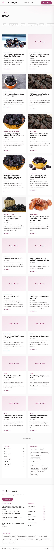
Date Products (14, 545)
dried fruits (14, 543)
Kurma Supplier (14, 540)
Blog (32, 2)
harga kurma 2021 (34, 546)
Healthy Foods (13, 25)
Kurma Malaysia (34, 530)
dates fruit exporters (35, 539)
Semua (4, 25)
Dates (41, 25)
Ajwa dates (14, 548)
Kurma (41, 530)
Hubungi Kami (46, 2)
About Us (26, 2)
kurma (23, 25)
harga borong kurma (35, 543)
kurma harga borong (35, 549)
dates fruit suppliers (35, 536)
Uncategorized (32, 25)
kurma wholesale (44, 533)
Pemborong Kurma (35, 533)
